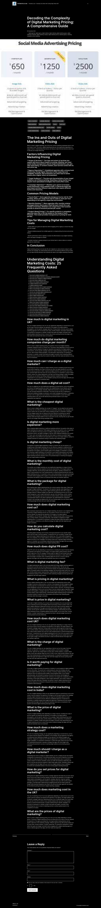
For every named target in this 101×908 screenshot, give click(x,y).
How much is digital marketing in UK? (38, 275)
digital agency (39, 33)
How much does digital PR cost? (37, 293)
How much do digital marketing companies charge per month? (44, 276)
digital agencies (32, 33)
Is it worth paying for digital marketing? (39, 303)
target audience (56, 130)
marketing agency (63, 34)
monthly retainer (50, 127)
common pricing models (57, 121)
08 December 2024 (31, 31)
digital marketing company (42, 34)
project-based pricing (33, 130)
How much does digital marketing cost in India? (41, 305)
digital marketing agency (62, 33)
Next (87, 836)
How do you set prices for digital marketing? (40, 312)
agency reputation (32, 121)
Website (29, 876)
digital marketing (52, 33)
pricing (59, 127)
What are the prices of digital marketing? (39, 315)
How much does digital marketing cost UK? (40, 300)
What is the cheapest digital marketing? (39, 281)
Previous (15, 836)
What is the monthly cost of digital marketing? (40, 287)
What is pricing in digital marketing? (38, 297)
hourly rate (62, 124)
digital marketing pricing (44, 124)
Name (28, 864)
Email (28, 870)
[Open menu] (87, 3)
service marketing (36, 36)
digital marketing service (54, 34)
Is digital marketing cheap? (35, 285)
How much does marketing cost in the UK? (39, 314)
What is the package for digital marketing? (39, 288)
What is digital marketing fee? (36, 295)
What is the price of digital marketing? (38, 307)
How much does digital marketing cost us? (39, 290)
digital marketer (45, 33)
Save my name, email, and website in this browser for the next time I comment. (45, 882)
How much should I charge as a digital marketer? (41, 310)
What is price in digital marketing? (37, 298)
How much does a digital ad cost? (37, 280)
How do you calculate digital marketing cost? (40, 292)
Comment (29, 850)
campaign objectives (45, 121)
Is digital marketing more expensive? (38, 283)
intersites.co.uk (22, 3)
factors (55, 124)
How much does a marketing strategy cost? (40, 309)
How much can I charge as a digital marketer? (40, 278)
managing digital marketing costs (36, 127)
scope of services (45, 130)
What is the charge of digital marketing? (39, 302)
